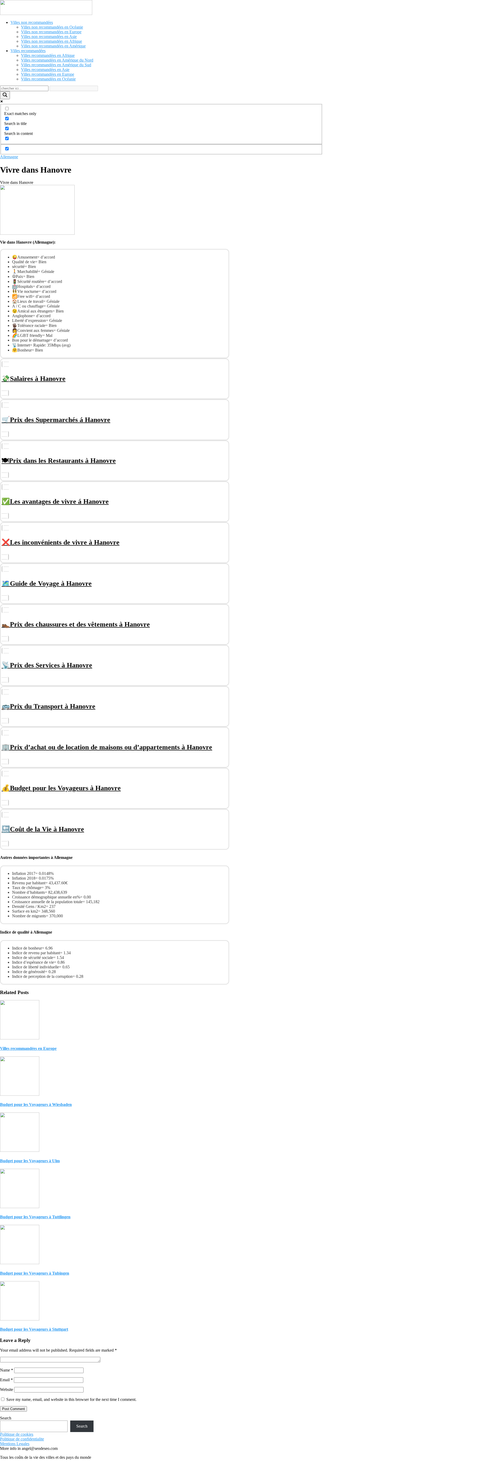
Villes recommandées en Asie (45, 69)
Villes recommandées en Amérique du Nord (57, 60)
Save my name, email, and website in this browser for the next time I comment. (71, 1399)
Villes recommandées (28, 50)
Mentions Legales (14, 1443)
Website (6, 1389)
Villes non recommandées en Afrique (51, 41)
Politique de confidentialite (22, 1439)
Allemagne (9, 157)
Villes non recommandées (31, 22)
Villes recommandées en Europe (47, 74)
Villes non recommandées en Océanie (52, 27)
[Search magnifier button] (5, 95)
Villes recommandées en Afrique (48, 55)
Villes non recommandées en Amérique (53, 46)
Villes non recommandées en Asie (49, 36)
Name (6, 1370)
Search (5, 1418)
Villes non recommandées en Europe (51, 32)
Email (6, 1380)
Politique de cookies (16, 1434)
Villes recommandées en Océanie (48, 79)
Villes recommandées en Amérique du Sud (56, 65)
